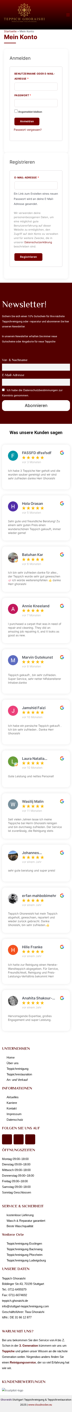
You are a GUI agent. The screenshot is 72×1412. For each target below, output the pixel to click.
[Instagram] (19, 1139)
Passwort (32, 95)
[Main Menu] (68, 15)
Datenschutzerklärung (38, 242)
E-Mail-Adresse (36, 177)
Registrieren (28, 256)
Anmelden (27, 121)
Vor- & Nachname (14, 360)
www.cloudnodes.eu (40, 1404)
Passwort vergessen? (28, 129)
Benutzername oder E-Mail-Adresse (34, 75)
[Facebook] (7, 1139)
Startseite (10, 31)
